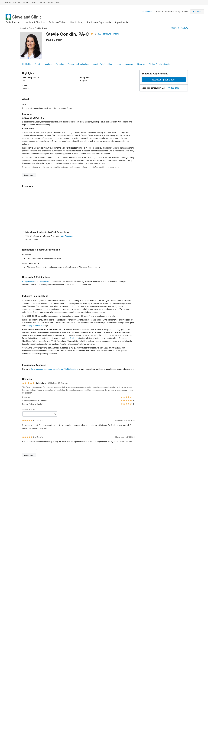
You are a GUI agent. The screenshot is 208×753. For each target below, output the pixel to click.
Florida (34, 2)
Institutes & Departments (99, 22)
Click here (74, 338)
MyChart (159, 11)
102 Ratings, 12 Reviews (108, 34)
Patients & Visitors (57, 22)
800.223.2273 (147, 11)
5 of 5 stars (41, 383)
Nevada (50, 2)
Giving (178, 11)
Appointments (121, 22)
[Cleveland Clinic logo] (24, 18)
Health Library (77, 22)
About (37, 64)
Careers (185, 11)
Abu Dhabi (16, 2)
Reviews (141, 64)
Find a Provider (13, 22)
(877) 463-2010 (172, 88)
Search (198, 11)
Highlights (26, 64)
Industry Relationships (102, 64)
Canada (26, 2)
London (42, 2)
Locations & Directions (34, 22)
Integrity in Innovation (34, 325)
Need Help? (169, 11)
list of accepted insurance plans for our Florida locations (54, 369)
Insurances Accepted (124, 64)
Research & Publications (78, 64)
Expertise (60, 64)
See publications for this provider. (36, 281)
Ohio (57, 2)
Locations (48, 64)
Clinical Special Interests (159, 64)
